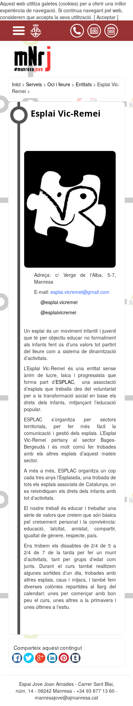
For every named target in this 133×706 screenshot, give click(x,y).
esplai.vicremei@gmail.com (79, 291)
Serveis (34, 84)
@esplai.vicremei (59, 302)
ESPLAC (65, 381)
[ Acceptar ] (106, 17)
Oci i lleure (58, 84)
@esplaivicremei (58, 312)
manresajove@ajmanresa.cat (66, 697)
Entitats (84, 84)
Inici (16, 84)
